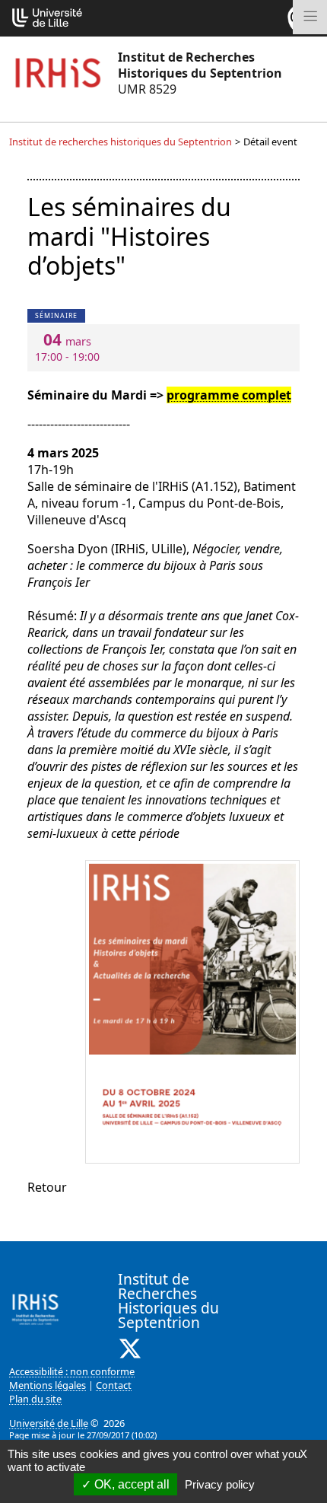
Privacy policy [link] (220, 1484)
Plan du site (35, 1399)
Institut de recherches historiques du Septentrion (120, 141)
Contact (114, 1385)
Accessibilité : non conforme (72, 1371)
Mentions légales (47, 1385)
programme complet (229, 395)
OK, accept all (130, 1484)
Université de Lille (48, 1423)
